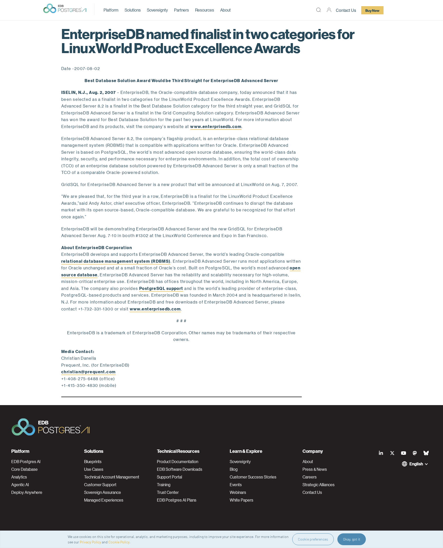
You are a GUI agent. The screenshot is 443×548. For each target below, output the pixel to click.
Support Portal (169, 477)
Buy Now (372, 10)
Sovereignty (157, 10)
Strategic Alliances (319, 484)
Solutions (133, 10)
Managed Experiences (103, 500)
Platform (111, 10)
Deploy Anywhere (26, 492)
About (225, 10)
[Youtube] (403, 453)
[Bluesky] (426, 453)
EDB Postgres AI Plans (176, 500)
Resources (204, 10)
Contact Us (346, 10)
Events (236, 484)
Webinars (238, 492)
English (416, 463)
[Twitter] (392, 453)
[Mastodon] (415, 453)
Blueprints (93, 461)
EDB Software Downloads (179, 469)
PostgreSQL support (161, 288)
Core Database (24, 469)
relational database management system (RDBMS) (115, 261)
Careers (310, 477)
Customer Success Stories (253, 477)
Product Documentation (177, 461)
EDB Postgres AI (26, 461)
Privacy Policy (90, 542)
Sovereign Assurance (102, 492)
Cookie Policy (118, 542)
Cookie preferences (313, 539)
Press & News (315, 469)
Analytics (19, 477)
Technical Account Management (111, 477)
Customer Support (100, 484)
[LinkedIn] (381, 453)
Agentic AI (20, 484)
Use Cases (93, 469)
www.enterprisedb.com (215, 126)
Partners (181, 10)
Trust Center (168, 492)
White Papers (241, 500)
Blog (234, 469)
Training (163, 484)
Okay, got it (351, 539)
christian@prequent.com (88, 371)
